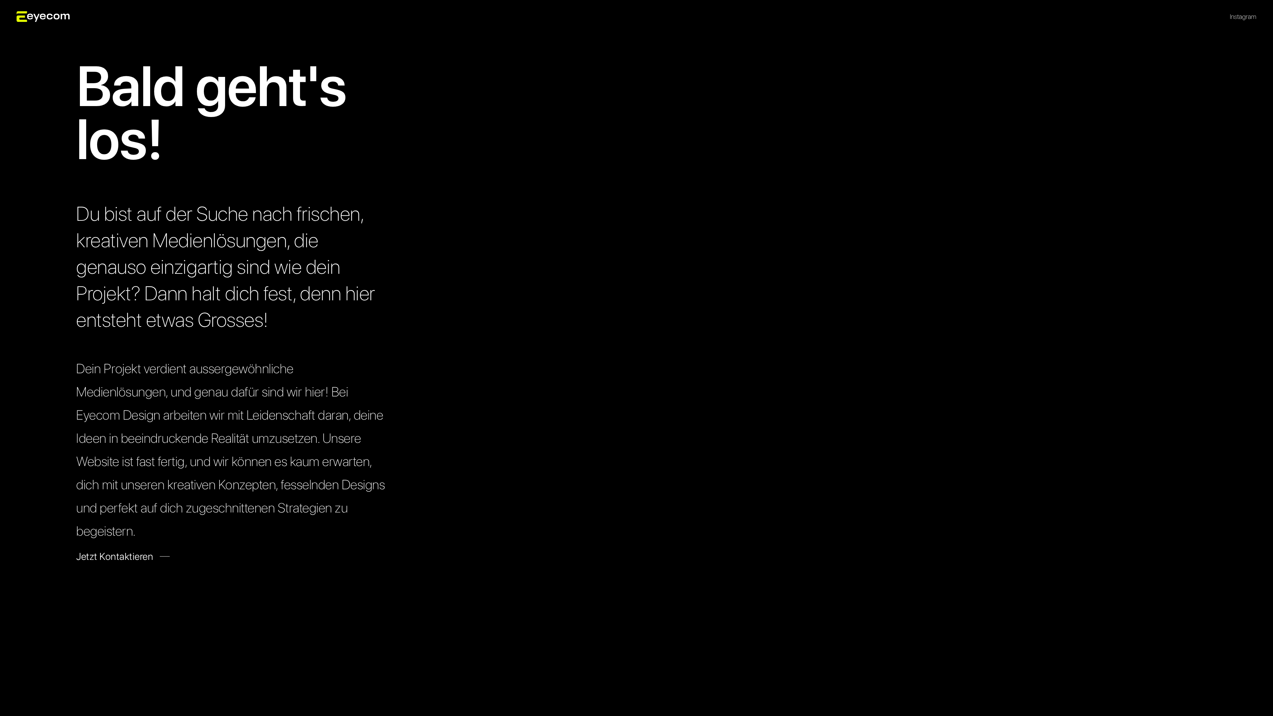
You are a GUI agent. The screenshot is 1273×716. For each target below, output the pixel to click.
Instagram (1243, 17)
